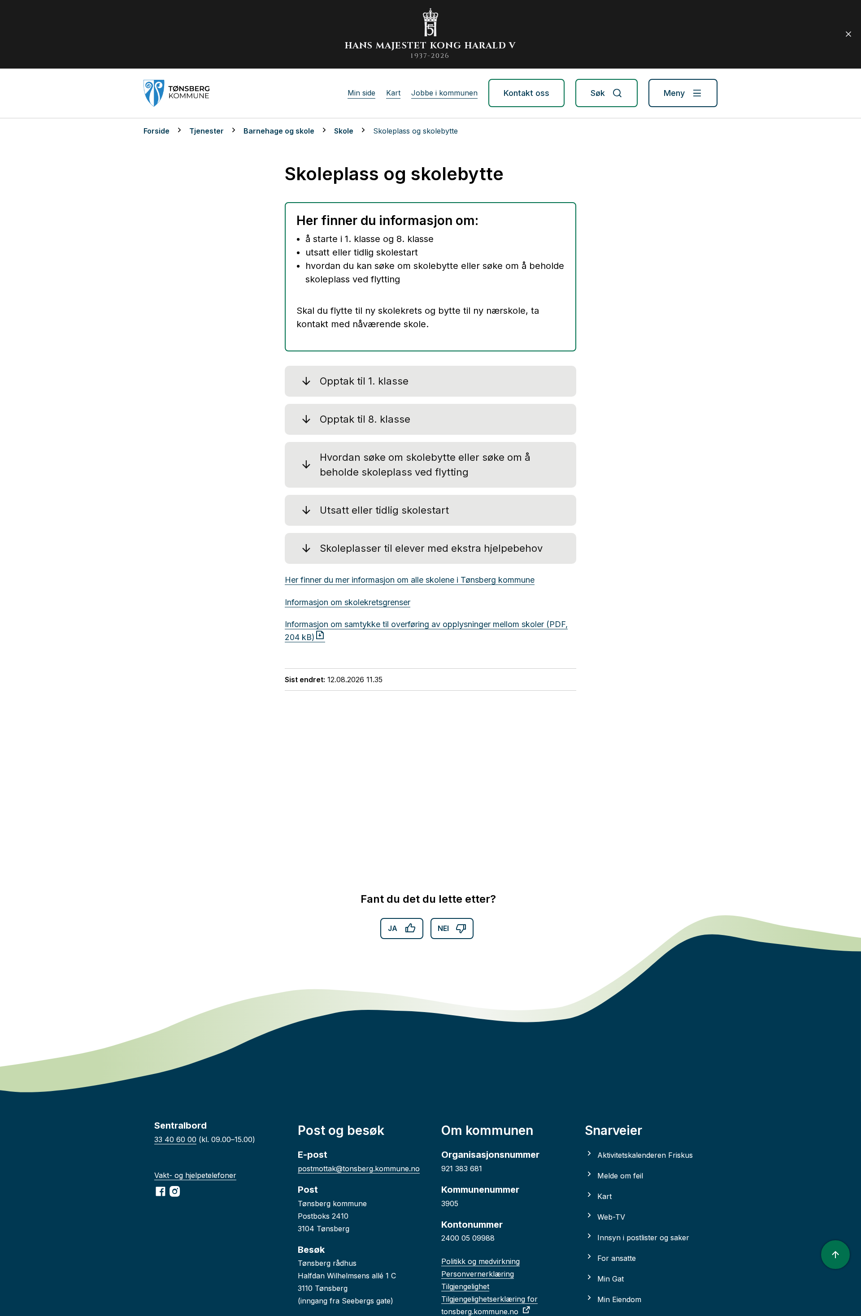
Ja (392, 928)
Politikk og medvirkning (480, 1261)
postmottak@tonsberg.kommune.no (359, 1168)
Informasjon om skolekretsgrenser (347, 602)
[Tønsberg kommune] (176, 93)
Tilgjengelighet (465, 1286)
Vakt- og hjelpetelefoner (195, 1175)
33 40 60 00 (175, 1139)
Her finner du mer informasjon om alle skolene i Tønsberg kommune (410, 579)
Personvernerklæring (477, 1273)
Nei (443, 928)
